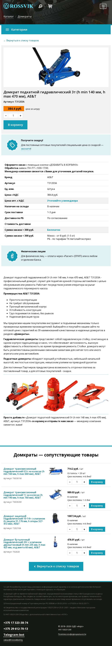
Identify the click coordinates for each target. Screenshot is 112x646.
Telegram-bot (14, 635)
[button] (56, 29)
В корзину (15, 125)
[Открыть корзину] (50, 6)
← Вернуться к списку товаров (21, 40)
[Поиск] (40, 6)
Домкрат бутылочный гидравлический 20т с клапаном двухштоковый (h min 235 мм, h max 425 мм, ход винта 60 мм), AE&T (24, 543)
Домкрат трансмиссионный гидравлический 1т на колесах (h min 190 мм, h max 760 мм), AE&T (23, 495)
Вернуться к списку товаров (57, 566)
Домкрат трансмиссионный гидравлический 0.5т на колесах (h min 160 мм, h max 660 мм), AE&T (24, 471)
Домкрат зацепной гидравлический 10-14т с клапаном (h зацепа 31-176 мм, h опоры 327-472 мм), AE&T (24, 519)
